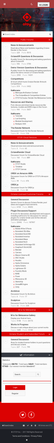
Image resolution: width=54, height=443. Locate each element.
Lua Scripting (20, 119)
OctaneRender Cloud (20, 152)
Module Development (23, 121)
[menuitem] (32, 4)
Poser (17, 276)
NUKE (17, 274)
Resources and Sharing (22, 102)
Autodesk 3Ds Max (22, 231)
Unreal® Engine (21, 284)
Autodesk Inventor (22, 237)
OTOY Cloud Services (27, 137)
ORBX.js (14, 184)
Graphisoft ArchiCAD (23, 247)
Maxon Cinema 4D (22, 255)
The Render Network (20, 128)
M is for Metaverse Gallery (23, 315)
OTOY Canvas (20, 169)
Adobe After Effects (23, 229)
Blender (18, 250)
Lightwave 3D (20, 268)
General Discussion (20, 199)
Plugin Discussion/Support (23, 210)
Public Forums (27, 39)
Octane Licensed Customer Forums (27, 194)
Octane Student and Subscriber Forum (27, 334)
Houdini (18, 260)
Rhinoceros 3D (21, 279)
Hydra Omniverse (22, 263)
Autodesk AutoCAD (23, 234)
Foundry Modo (21, 271)
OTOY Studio (20, 164)
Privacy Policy (36, 436)
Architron (15, 291)
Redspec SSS (20, 124)
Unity (17, 287)
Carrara (18, 252)
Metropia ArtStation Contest (26, 93)
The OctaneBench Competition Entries (30, 95)
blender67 (30, 366)
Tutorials (18, 116)
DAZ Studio (19, 258)
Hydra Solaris (20, 266)
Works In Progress (19, 324)
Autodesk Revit (21, 242)
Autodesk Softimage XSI (25, 245)
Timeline (18, 167)
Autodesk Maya (21, 239)
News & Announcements (22, 45)
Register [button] (15, 394)
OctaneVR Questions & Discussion (27, 56)
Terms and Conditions (21, 436)
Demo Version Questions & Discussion (29, 67)
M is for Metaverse (27, 310)
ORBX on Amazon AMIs (22, 173)
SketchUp (19, 282)
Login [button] (15, 387)
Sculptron (15, 300)
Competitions (17, 79)
